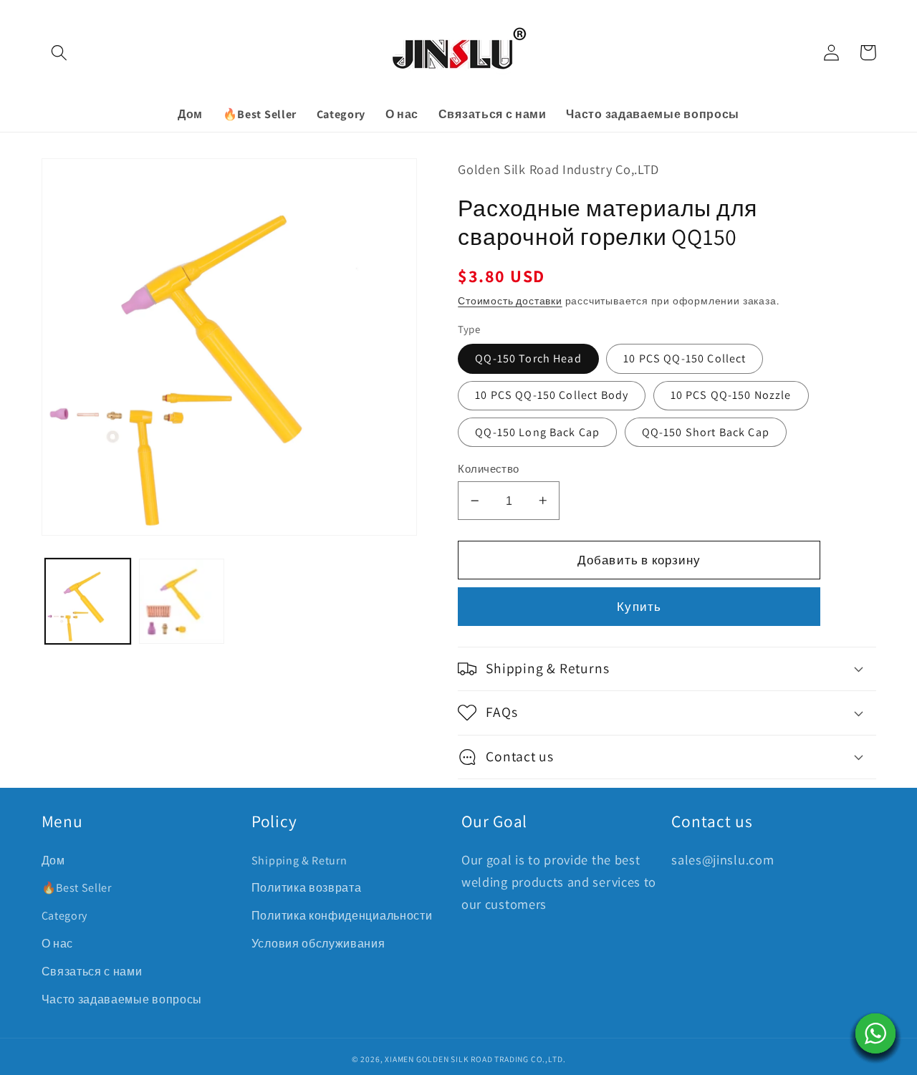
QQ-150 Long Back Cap (537, 432)
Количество (488, 469)
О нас (57, 943)
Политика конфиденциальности (342, 915)
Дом (53, 860)
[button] (60, 52)
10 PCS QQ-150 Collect (684, 358)
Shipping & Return (299, 860)
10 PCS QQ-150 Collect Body (551, 394)
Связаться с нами (92, 971)
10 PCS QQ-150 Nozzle (731, 394)
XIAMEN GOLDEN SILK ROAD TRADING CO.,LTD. (475, 1059)
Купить (639, 606)
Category (65, 915)
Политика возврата (306, 887)
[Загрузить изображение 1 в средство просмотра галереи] (87, 601)
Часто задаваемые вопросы (122, 999)
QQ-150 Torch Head (528, 358)
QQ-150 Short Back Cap (705, 432)
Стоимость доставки (510, 300)
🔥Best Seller (77, 887)
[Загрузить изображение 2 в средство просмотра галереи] (181, 601)
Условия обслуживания (318, 943)
